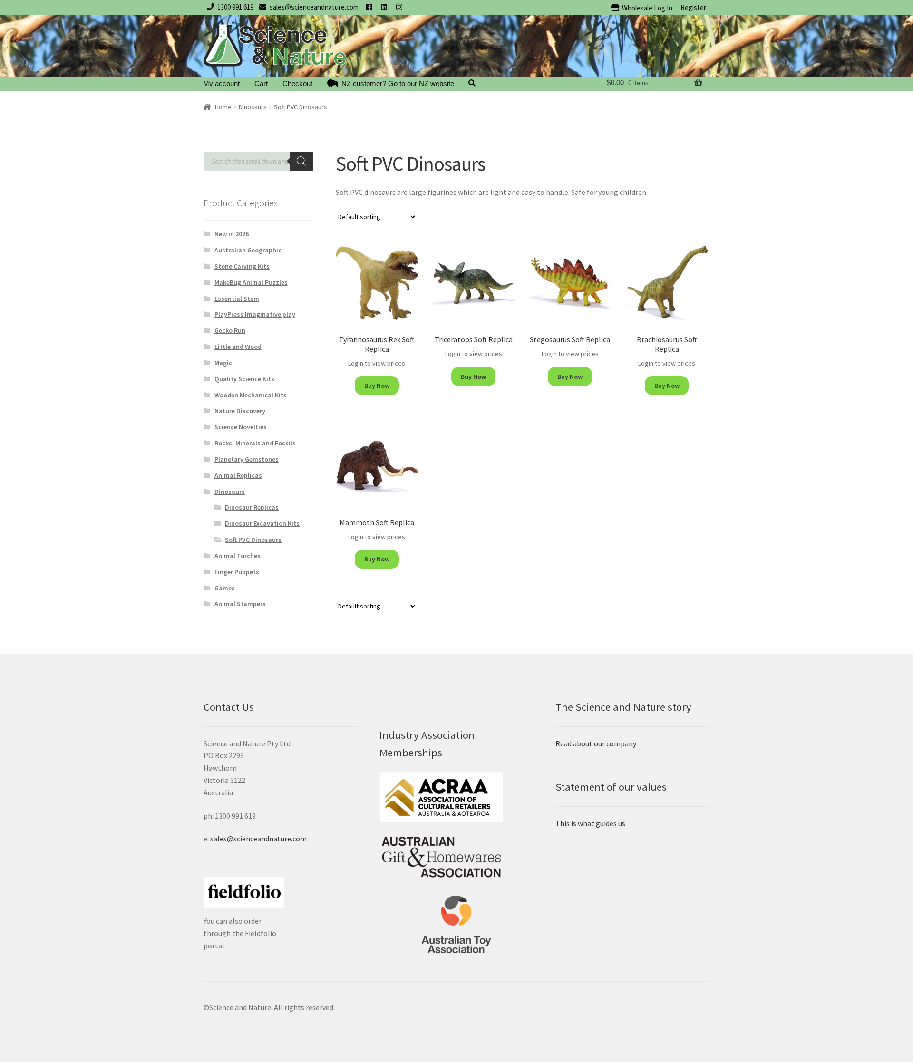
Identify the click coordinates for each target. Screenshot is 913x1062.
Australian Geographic (248, 250)
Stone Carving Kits (242, 266)
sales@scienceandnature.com (314, 6)
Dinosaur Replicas (252, 507)
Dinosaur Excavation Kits (262, 523)
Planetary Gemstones (246, 459)
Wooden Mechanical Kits (250, 395)
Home (223, 107)
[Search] (301, 161)
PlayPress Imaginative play (254, 314)
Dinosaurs (253, 107)
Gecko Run (229, 330)
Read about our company (595, 743)
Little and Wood (238, 346)
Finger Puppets (236, 572)
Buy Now (376, 385)
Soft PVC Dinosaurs (253, 539)
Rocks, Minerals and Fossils (255, 443)
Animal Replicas (238, 475)
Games (224, 588)
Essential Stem (236, 298)
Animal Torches (237, 555)
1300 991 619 (235, 6)
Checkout (297, 83)
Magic (223, 362)
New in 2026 (231, 234)
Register (693, 7)
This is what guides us (590, 823)
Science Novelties (240, 427)
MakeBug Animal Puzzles (251, 282)
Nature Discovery (239, 410)
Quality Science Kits (244, 379)
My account (221, 83)
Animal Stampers (240, 603)
